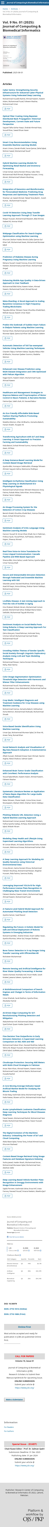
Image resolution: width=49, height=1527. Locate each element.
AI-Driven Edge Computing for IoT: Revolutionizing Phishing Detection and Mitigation (21, 1015)
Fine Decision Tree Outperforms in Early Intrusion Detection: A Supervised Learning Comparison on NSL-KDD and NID (23, 1039)
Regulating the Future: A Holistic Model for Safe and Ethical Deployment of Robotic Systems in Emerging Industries (23, 930)
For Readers (9, 1427)
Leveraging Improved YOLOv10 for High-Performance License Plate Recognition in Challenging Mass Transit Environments (22, 888)
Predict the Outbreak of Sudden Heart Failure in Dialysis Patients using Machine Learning (24, 326)
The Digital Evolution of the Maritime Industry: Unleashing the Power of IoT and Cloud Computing (23, 1135)
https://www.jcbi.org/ (24, 1387)
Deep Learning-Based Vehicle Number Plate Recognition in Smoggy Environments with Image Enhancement (23, 1182)
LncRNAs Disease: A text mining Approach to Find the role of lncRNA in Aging (24, 602)
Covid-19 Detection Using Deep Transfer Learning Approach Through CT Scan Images (24, 214)
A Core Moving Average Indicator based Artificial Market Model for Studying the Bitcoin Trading (21, 1089)
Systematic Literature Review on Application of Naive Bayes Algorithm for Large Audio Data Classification (24, 794)
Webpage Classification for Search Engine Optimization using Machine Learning (22, 234)
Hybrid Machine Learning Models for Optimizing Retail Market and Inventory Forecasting (21, 166)
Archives (14, 9)
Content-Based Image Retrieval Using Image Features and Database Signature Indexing (24, 1157)
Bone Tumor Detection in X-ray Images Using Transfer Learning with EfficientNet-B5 (24, 951)
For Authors (9, 1431)
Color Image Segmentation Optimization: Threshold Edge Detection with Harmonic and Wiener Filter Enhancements (24, 679)
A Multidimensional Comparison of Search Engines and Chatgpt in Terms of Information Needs (24, 992)
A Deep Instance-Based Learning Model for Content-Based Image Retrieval (23, 461)
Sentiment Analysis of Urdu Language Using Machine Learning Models (23, 529)
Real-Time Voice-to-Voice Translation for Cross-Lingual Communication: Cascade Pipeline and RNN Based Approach (21, 554)
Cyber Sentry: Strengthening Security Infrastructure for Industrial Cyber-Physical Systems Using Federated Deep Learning (23, 93)
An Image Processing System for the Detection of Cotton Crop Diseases (20, 508)
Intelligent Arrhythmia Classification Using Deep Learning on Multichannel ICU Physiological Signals (23, 484)
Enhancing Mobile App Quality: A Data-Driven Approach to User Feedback (24, 281)
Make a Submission (14, 1399)
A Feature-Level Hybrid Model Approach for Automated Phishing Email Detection (23, 910)
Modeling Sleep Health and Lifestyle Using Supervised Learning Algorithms (22, 839)
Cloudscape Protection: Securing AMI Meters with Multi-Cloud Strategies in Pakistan (24, 1063)
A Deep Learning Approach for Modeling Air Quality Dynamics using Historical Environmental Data (23, 862)
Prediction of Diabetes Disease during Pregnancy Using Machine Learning (20, 258)
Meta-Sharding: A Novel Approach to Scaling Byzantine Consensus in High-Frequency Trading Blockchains (24, 304)
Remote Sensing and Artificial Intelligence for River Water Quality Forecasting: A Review (24, 969)
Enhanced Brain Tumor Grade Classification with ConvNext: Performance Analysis (23, 772)
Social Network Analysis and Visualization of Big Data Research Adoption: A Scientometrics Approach (24, 750)
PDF (8, 109)
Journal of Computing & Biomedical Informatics (28, 2)
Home (5, 9)
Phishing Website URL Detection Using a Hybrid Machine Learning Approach (22, 816)
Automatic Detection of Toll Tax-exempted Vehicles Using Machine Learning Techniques (24, 346)
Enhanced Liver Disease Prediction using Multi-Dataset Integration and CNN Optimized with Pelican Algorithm (24, 372)
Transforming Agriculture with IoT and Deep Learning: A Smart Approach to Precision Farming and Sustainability (23, 439)
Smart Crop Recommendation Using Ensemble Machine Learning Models (20, 143)
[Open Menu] (2, 2)
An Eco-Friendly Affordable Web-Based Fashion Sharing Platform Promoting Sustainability (21, 416)
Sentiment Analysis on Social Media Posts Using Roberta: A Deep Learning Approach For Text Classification (24, 627)
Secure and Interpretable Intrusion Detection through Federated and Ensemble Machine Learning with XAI (24, 577)
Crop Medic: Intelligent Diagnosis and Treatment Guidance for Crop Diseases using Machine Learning (23, 703)
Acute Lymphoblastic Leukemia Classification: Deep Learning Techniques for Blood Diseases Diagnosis (24, 1112)
